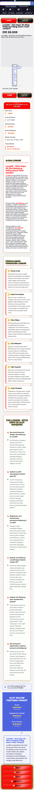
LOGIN (8, 20)
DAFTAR (25, 20)
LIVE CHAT (18, 786)
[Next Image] (31, 51)
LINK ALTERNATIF (18, 781)
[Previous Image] (2, 51)
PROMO (18, 767)
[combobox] (15, 3)
